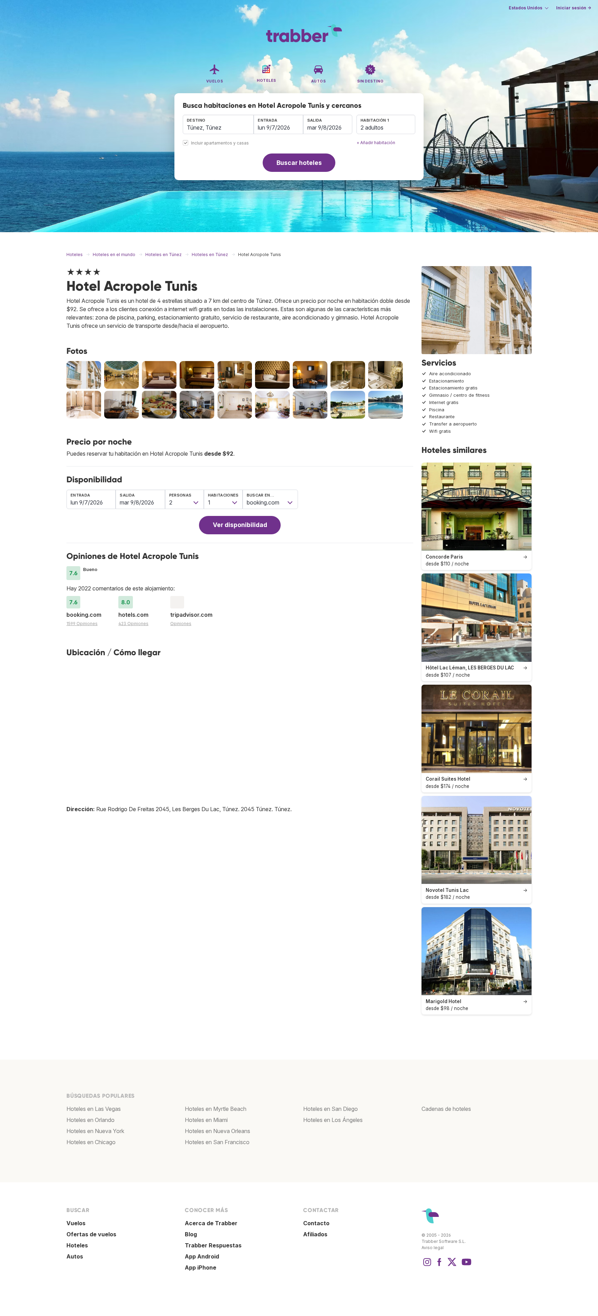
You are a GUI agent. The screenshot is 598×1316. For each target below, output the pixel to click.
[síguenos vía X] (451, 1265)
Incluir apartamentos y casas (220, 143)
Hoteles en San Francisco (217, 1142)
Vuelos (75, 1223)
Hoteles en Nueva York (95, 1131)
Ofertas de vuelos (91, 1234)
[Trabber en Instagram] (427, 1265)
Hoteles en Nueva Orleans (217, 1131)
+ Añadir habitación (375, 142)
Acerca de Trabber (211, 1223)
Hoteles (77, 1245)
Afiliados (315, 1234)
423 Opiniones (133, 623)
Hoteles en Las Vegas (93, 1108)
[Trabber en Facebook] (439, 1265)
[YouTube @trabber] (465, 1265)
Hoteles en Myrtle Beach (215, 1108)
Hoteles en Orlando (90, 1119)
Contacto (316, 1223)
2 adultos (372, 127)
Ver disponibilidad (240, 524)
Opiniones (180, 623)
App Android (202, 1256)
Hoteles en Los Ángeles (333, 1119)
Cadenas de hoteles (446, 1108)
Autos (74, 1256)
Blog (191, 1234)
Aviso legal (433, 1247)
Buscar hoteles (299, 162)
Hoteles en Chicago (91, 1142)
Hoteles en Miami (206, 1119)
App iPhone (200, 1267)
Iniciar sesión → (573, 7)
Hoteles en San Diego (330, 1108)
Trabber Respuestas (213, 1245)
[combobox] (218, 124)
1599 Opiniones (82, 623)
